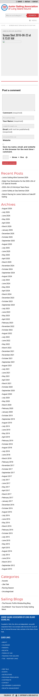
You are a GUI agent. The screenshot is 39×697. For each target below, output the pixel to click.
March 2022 (6, 348)
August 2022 (7, 333)
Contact (35, 1)
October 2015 (7, 533)
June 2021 (6, 373)
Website (7, 140)
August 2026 (7, 208)
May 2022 (6, 344)
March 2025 (6, 262)
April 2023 (6, 319)
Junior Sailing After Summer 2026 (15, 177)
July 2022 (6, 337)
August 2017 (7, 476)
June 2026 (6, 215)
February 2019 (7, 440)
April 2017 (6, 490)
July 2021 (6, 369)
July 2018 (6, 451)
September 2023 (8, 305)
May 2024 (6, 287)
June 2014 (6, 558)
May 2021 (6, 376)
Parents (5, 648)
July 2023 (6, 308)
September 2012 (8, 565)
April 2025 (6, 258)
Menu (34, 20)
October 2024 (7, 269)
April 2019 (6, 437)
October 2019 (7, 415)
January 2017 (7, 501)
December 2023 (8, 298)
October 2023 (7, 301)
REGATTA (5, 650)
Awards (5, 581)
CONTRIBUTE (6, 680)
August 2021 (7, 365)
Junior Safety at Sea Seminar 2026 (15, 190)
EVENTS (4, 672)
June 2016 (6, 519)
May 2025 (6, 255)
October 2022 (7, 330)
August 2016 (7, 512)
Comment (12, 113)
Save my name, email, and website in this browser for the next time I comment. (19, 149)
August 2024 (7, 276)
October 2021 (7, 358)
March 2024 (6, 294)
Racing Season (8, 588)
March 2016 (6, 526)
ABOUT (4, 642)
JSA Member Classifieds (11, 685)
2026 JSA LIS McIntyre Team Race (15, 187)
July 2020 (6, 398)
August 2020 (7, 394)
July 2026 (6, 212)
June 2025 (6, 251)
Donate (20, 1)
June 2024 (6, 283)
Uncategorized (7, 591)
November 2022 (8, 326)
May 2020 (6, 401)
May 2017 (6, 487)
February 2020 (7, 408)
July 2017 (6, 480)
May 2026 (6, 219)
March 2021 (6, 383)
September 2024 (8, 273)
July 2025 (6, 248)
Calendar (6, 645)
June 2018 (6, 455)
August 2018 (7, 447)
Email (16, 130)
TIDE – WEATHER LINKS (10, 658)
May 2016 (6, 522)
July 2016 (6, 515)
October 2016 (7, 508)
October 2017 (7, 469)
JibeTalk (27, 1)
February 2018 (7, 462)
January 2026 (7, 230)
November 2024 (8, 265)
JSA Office (17, 31)
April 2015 (6, 547)
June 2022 (6, 340)
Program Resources (10, 677)
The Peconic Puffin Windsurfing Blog (16, 603)
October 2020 (7, 387)
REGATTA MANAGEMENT (10, 688)
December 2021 (8, 351)
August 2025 (7, 244)
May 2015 (6, 544)
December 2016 (8, 505)
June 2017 (6, 483)
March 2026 (6, 226)
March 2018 (6, 458)
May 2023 (6, 315)
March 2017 (6, 494)
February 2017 (7, 497)
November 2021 (8, 355)
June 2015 (6, 540)
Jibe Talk (5, 584)
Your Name (13, 121)
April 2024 (6, 290)
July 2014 (6, 555)
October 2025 (7, 237)
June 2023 (6, 312)
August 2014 (7, 551)
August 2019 (7, 423)
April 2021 (6, 380)
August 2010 (7, 569)
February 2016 (7, 530)
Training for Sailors (10, 656)
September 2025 (8, 240)
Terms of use (7, 653)
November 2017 (8, 465)
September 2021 (8, 362)
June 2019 (6, 430)
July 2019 (6, 426)
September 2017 (8, 472)
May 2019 (6, 433)
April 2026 (6, 223)
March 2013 (6, 562)
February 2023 (7, 323)
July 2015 (6, 537)
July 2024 (6, 280)
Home (3, 25)
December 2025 (8, 233)
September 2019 (8, 419)
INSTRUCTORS (7, 674)
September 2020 (8, 390)
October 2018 (7, 444)
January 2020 (7, 412)
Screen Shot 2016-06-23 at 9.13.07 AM (22, 25)
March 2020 (6, 405)
